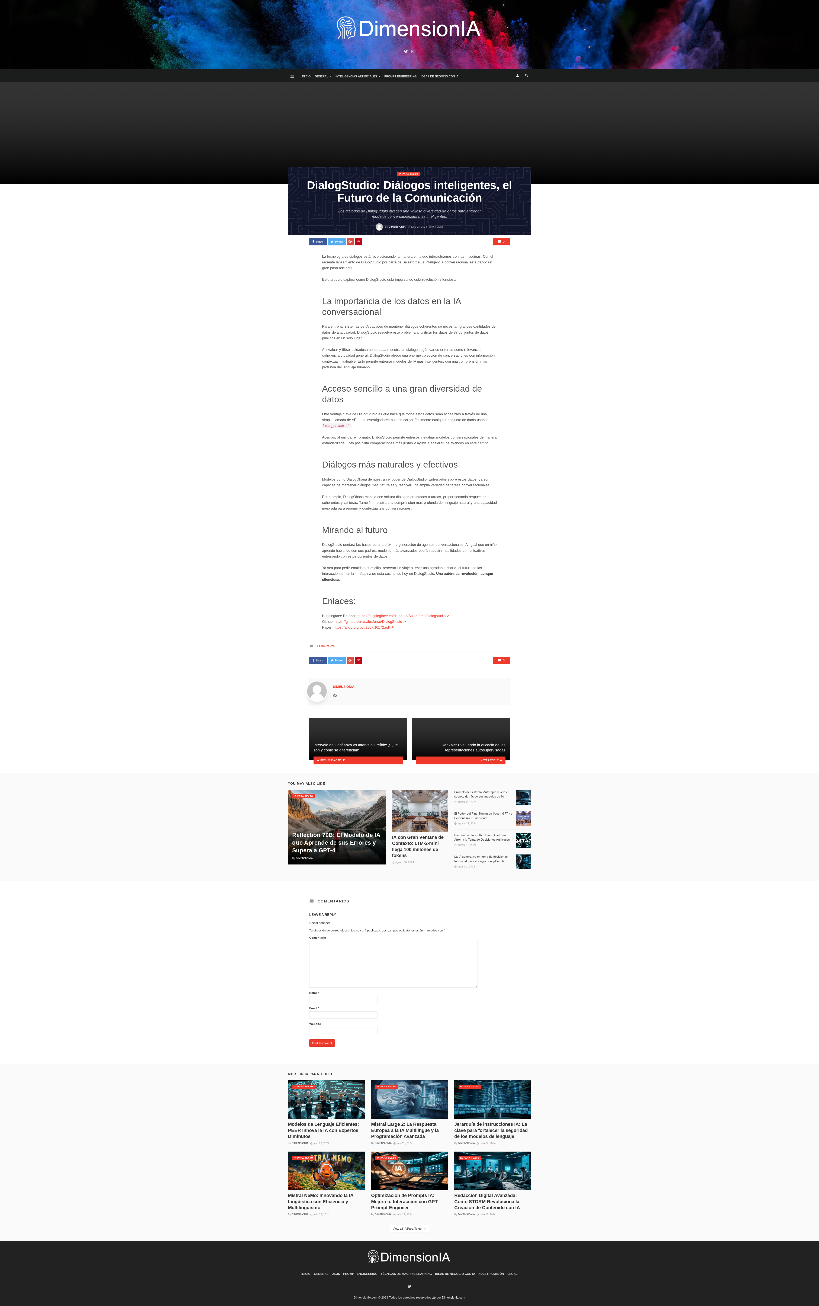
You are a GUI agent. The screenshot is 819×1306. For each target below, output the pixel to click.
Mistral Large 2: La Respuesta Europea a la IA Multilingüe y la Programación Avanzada (405, 1130)
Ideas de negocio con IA (439, 76)
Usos (336, 1273)
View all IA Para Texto (407, 1228)
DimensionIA (397, 226)
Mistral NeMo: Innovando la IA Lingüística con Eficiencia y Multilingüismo (320, 1201)
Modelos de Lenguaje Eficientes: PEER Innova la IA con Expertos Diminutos (323, 1130)
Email (314, 1008)
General (321, 76)
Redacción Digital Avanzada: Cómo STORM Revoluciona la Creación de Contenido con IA (487, 1201)
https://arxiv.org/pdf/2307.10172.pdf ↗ (364, 627)
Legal (512, 1273)
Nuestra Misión (491, 1273)
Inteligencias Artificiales (356, 76)
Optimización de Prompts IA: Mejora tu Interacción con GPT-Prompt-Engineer (405, 1201)
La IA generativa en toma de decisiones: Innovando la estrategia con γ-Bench (481, 859)
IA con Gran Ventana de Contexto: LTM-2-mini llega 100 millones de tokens (418, 846)
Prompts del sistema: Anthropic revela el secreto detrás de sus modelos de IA (481, 794)
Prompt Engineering (400, 76)
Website (315, 1024)
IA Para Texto (408, 174)
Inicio (306, 76)
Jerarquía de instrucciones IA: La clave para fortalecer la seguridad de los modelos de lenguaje (491, 1130)
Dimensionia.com (453, 1297)
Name (314, 992)
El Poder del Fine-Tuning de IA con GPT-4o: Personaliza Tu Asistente (483, 816)
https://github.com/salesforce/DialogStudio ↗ (370, 622)
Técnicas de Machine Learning (406, 1273)
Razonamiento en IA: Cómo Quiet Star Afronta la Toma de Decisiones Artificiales (482, 837)
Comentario (317, 937)
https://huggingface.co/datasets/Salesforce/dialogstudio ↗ (403, 616)
